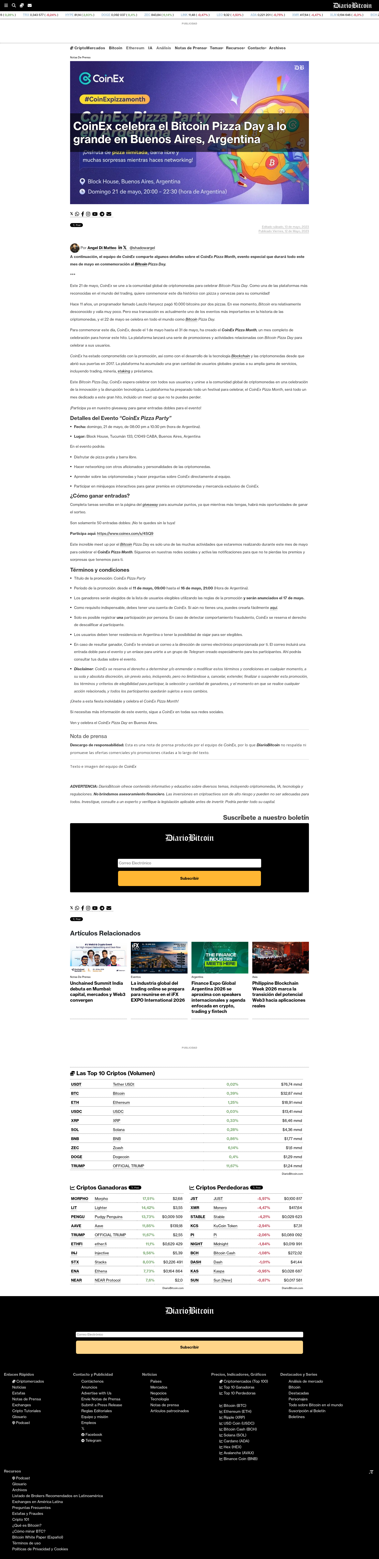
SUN (194, 1280)
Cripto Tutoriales (26, 1410)
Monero (220, 1207)
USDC (76, 1111)
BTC (75, 1093)
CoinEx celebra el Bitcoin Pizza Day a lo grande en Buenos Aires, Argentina (179, 132)
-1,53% (158, 15)
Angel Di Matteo (101, 247)
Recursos (235, 48)
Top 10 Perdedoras (239, 1393)
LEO (141, 15)
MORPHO (79, 1198)
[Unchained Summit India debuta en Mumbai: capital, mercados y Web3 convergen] (98, 958)
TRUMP (78, 1165)
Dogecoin (121, 1156)
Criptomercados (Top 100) (245, 1381)
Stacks (101, 1262)
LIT (74, 1207)
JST (194, 1198)
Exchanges (21, 1405)
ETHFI (77, 1244)
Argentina (197, 976)
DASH (195, 1262)
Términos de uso (26, 1543)
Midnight (221, 1244)
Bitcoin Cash (224, 1253)
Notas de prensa (164, 1405)
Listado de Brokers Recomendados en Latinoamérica (57, 1495)
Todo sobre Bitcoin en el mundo (316, 1405)
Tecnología (159, 1399)
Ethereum (135, 48)
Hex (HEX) (232, 1447)
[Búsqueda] (16, 5)
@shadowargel (142, 247)
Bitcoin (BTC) (234, 1405)
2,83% (9, 15)
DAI (369, 15)
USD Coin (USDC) (238, 1423)
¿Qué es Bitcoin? (26, 1525)
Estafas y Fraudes (27, 1513)
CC (332, 15)
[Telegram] (103, 214)
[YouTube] (96, 214)
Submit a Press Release (101, 1405)
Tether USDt (123, 1084)
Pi (215, 1234)
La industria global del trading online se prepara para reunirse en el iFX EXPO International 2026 (158, 991)
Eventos (136, 976)
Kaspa (219, 1271)
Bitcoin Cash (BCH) (240, 1429)
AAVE (76, 1225)
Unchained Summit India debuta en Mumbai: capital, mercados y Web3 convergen (97, 991)
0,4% (53, 15)
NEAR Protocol (107, 1280)
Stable (219, 1216)
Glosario (19, 1416)
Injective (102, 1253)
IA (150, 48)
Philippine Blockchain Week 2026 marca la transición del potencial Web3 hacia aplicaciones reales (278, 994)
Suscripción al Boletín (307, 1410)
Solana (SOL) (234, 1435)
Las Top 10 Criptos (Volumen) (115, 1073)
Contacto (256, 48)
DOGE (28, 15)
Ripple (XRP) (234, 1417)
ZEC (69, 15)
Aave (99, 1225)
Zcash (118, 1147)
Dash (218, 1262)
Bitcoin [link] (141, 264)
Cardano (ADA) (236, 1441)
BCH (295, 15)
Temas (216, 48)
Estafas (18, 1393)
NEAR (76, 1280)
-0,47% (124, 15)
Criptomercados (29, 1381)
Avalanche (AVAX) (238, 1452)
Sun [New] (223, 1280)
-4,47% (237, 15)
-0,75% (199, 15)
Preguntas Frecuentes (31, 1507)
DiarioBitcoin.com (292, 1173)
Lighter (101, 1207)
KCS (194, 1225)
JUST (218, 1198)
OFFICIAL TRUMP (128, 1165)
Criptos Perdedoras (221, 1187)
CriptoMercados (89, 48)
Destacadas (299, 1393)
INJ (74, 1253)
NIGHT (196, 1244)
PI (192, 1234)
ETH (75, 1102)
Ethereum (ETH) (237, 1411)
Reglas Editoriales (96, 1410)
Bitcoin (115, 48)
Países (156, 1381)
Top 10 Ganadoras (238, 1387)
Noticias (19, 1387)
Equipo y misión (94, 1416)
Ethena (101, 1271)
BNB (75, 1138)
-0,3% (279, 15)
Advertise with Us (96, 1393)
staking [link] (124, 371)
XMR (217, 15)
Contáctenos (92, 1381)
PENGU (78, 1216)
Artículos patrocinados (169, 1410)
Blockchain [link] (240, 356)
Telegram (92, 1440)
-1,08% (316, 15)
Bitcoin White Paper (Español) (37, 1537)
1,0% (354, 15)
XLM (255, 15)
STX (75, 1262)
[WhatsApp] (78, 214)
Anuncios (89, 1387)
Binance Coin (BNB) (240, 1458)
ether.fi (101, 1244)
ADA (175, 15)
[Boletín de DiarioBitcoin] (109, 214)
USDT (76, 1084)
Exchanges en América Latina (37, 1501)
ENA (75, 1271)
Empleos (88, 1422)
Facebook (93, 1434)
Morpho (101, 1198)
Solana (119, 1129)
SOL (75, 1129)
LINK (106, 15)
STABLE (197, 1216)
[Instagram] (89, 214)
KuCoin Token (225, 1225)
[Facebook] (83, 214)
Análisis (163, 48)
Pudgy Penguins (109, 1216)
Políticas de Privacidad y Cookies (40, 1549)
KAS (194, 1271)
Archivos (277, 48)
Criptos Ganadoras (101, 1187)
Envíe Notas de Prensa (100, 1399)
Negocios (158, 1393)
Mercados (158, 1387)
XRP (75, 1120)
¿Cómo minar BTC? (28, 1531)
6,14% (89, 15)
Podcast (22, 1422)
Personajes (298, 1399)
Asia (254, 976)
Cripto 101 (20, 1519)
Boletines (297, 1416)
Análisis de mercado (306, 1381)
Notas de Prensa (190, 48)
